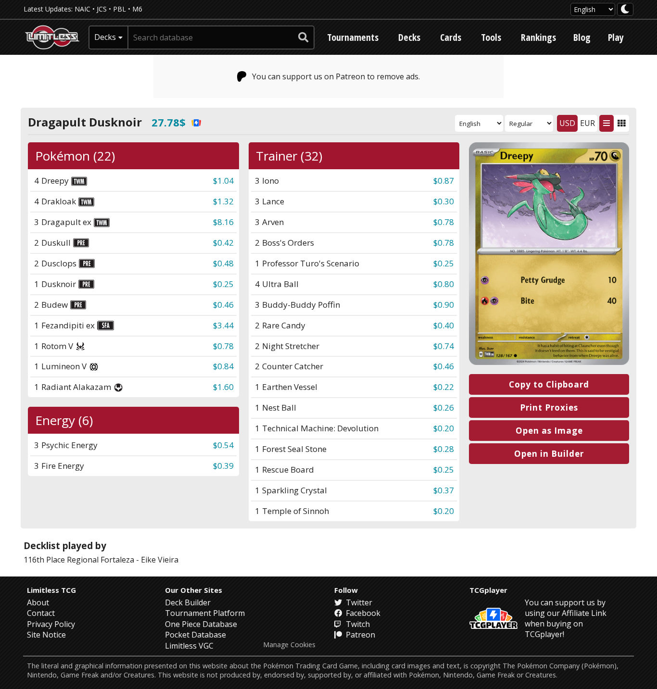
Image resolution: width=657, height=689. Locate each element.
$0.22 (443, 386)
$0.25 (223, 283)
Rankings (538, 37)
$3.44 (223, 325)
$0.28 (443, 448)
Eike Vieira (159, 559)
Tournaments (353, 37)
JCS (102, 8)
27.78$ (169, 122)
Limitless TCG (51, 590)
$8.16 (223, 221)
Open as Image (549, 430)
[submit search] (303, 37)
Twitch (357, 624)
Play (616, 37)
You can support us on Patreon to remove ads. (336, 76)
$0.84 (223, 366)
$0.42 (223, 242)
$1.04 (223, 180)
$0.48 (223, 263)
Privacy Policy (51, 624)
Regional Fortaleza (100, 559)
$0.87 (443, 180)
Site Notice (46, 634)
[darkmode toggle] (625, 9)
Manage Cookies (289, 645)
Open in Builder (549, 453)
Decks (409, 37)
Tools (491, 37)
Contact (41, 613)
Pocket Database (195, 634)
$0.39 (223, 465)
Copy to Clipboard (549, 384)
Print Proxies (549, 407)
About (38, 602)
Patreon (359, 634)
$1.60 (223, 386)
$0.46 (223, 304)
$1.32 (223, 201)
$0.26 (443, 407)
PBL (119, 8)
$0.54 (223, 445)
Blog (582, 37)
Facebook (362, 613)
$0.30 (443, 201)
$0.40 (443, 325)
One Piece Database (201, 624)
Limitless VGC (189, 645)
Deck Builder (188, 602)
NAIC (82, 8)
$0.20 (443, 428)
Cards (450, 37)
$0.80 (443, 283)
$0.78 (223, 345)
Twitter (358, 602)
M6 (137, 8)
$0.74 (443, 345)
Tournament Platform (205, 613)
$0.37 (443, 490)
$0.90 (443, 304)
